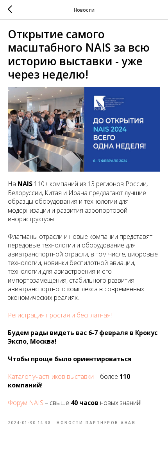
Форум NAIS (25, 402)
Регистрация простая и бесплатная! (60, 315)
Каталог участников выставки (51, 376)
